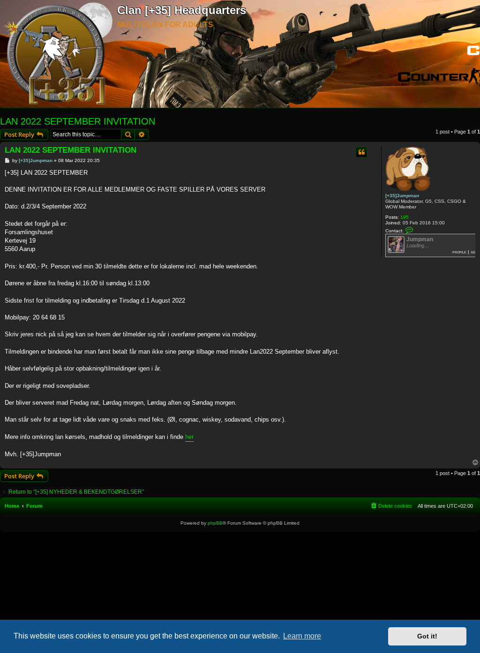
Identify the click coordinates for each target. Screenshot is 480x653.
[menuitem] (391, 506)
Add (474, 251)
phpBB (215, 523)
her (189, 436)
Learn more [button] (302, 636)
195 (404, 217)
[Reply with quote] (361, 152)
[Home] (58, 54)
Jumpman (419, 239)
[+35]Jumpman (402, 195)
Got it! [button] (427, 636)
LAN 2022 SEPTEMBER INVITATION (77, 121)
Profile (459, 251)
